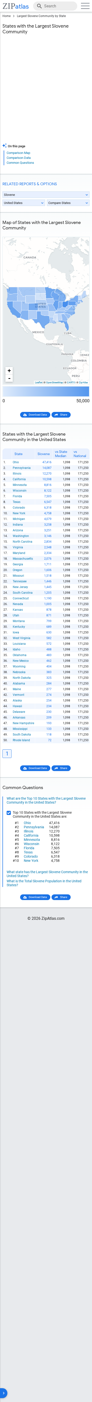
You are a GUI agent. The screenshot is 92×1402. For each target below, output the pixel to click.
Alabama (19, 683)
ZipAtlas (83, 382)
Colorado (19, 507)
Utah (16, 615)
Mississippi (20, 729)
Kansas (18, 609)
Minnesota (20, 485)
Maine (17, 689)
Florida (17, 496)
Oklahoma (19, 655)
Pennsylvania (22, 468)
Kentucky (19, 626)
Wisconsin (19, 490)
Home (6, 16)
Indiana (18, 524)
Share (63, 414)
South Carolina (23, 592)
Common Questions (20, 163)
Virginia (18, 547)
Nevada (18, 604)
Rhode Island (21, 740)
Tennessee (19, 581)
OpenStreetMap (54, 382)
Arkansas (19, 717)
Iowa (16, 632)
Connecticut (21, 598)
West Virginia (21, 638)
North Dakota (22, 678)
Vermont (18, 695)
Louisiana (19, 644)
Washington (21, 536)
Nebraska (19, 672)
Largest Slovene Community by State (41, 16)
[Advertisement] (46, 92)
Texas (16, 502)
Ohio (16, 462)
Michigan (19, 519)
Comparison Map (18, 153)
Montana (19, 621)
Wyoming (19, 666)
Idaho (16, 649)
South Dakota (22, 734)
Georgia (18, 564)
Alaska (17, 700)
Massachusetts (23, 558)
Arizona (18, 530)
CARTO (71, 382)
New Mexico (21, 661)
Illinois (17, 473)
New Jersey (20, 587)
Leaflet (38, 382)
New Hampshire (23, 723)
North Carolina (22, 541)
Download (80, 233)
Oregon (17, 570)
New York (19, 513)
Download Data (38, 414)
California (19, 479)
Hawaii (17, 706)
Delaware (19, 712)
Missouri (18, 575)
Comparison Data (19, 158)
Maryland (19, 553)
